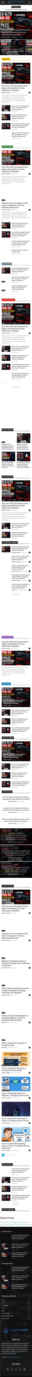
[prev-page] (3, 141)
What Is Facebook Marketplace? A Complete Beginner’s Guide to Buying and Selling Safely (21, 134)
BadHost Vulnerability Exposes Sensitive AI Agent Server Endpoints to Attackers (20, 116)
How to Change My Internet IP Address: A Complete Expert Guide (15, 1094)
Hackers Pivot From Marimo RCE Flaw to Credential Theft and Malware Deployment (20, 107)
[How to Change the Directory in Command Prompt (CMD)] (16, 1058)
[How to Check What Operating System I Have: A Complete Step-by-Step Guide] (16, 1134)
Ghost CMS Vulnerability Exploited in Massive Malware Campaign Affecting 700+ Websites (21, 125)
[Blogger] (7, 1369)
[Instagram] (20, 1369)
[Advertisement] (16, 404)
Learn (3, 47)
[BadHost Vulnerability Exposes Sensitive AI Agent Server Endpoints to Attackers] (6, 117)
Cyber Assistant (5, 1065)
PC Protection (5, 1140)
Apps (3, 1012)
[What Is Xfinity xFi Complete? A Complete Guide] (6, 252)
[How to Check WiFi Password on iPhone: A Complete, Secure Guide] (16, 1109)
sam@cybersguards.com (15, 1357)
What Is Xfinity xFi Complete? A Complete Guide (14, 1044)
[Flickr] (16, 1369)
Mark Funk (14, 590)
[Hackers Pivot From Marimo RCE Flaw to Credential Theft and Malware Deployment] (13, 47)
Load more (15, 1204)
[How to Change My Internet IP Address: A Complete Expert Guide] (16, 1084)
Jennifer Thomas (6, 92)
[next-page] (5, 141)
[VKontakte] (24, 1369)
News (3, 27)
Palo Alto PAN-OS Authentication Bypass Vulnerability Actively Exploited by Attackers (15, 88)
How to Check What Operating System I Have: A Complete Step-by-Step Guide (16, 1146)
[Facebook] (11, 1369)
